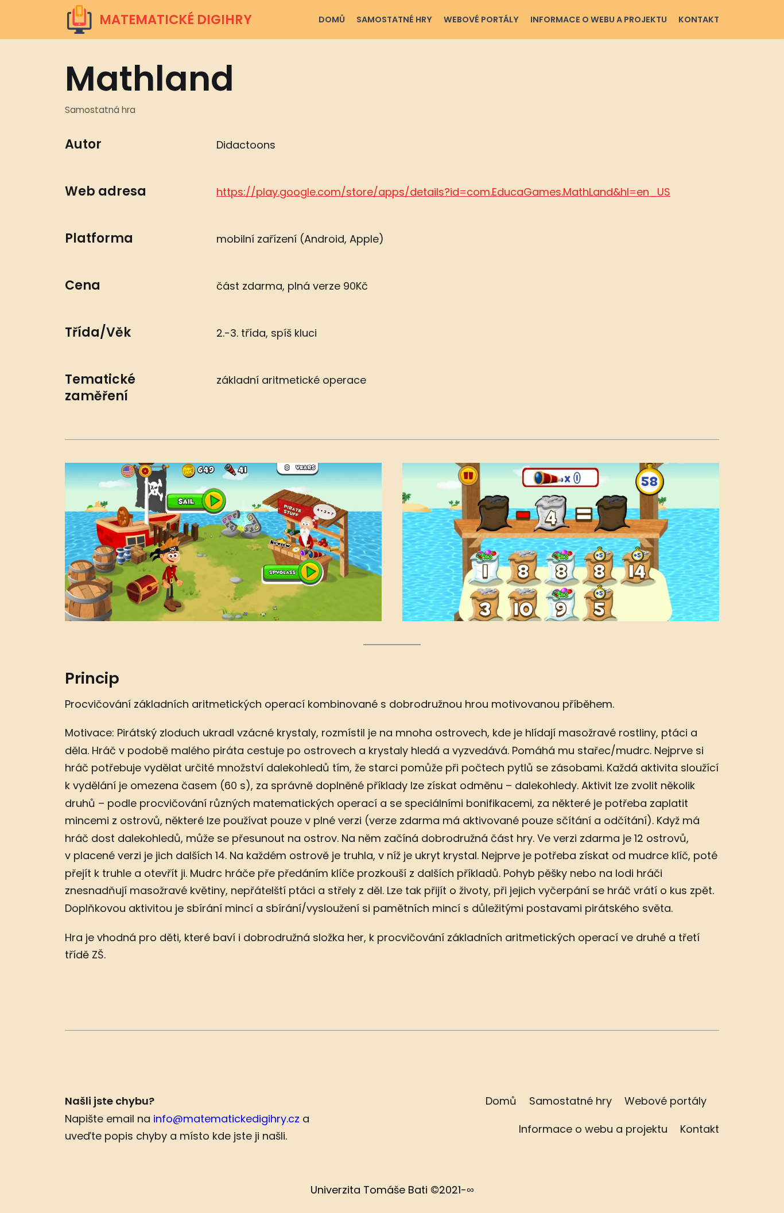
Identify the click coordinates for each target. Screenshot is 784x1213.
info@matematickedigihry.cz (226, 1118)
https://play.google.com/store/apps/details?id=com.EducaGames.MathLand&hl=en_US (443, 192)
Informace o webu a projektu (598, 19)
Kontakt (698, 19)
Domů (332, 19)
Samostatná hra (100, 110)
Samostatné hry (394, 19)
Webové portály (481, 19)
